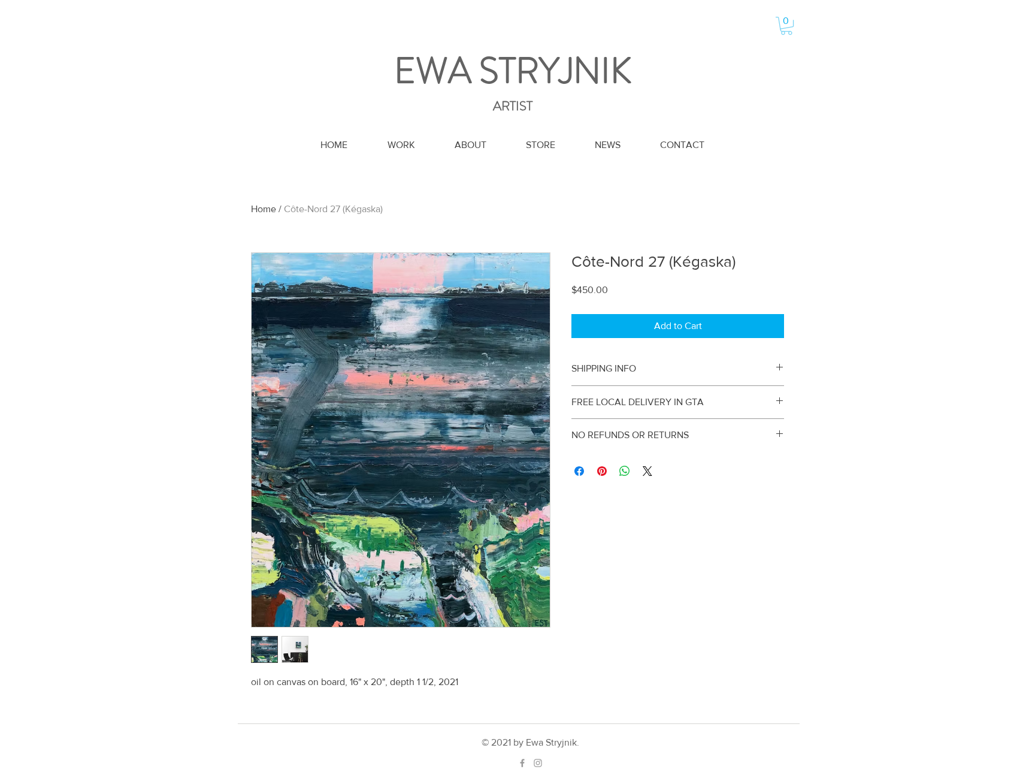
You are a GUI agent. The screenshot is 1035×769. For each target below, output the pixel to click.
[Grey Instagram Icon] (537, 763)
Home (263, 209)
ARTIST (512, 105)
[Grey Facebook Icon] (522, 763)
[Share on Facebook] (579, 471)
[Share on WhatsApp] (625, 471)
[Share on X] (647, 471)
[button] (786, 26)
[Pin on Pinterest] (602, 471)
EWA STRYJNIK (512, 70)
